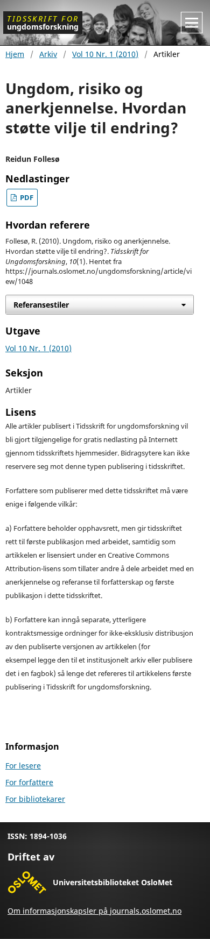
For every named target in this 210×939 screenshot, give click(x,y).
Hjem (14, 54)
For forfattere (29, 782)
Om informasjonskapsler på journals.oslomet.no (94, 911)
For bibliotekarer (35, 799)
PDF (25, 197)
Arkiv (48, 54)
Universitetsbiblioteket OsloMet (112, 882)
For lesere (23, 765)
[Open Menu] (191, 22)
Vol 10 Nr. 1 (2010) (105, 54)
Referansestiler (41, 305)
